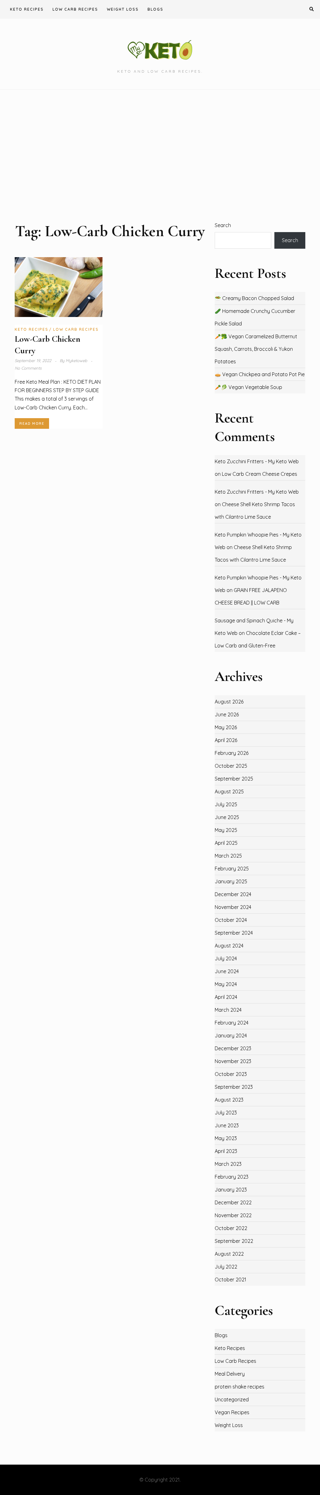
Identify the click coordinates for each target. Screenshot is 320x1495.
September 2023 (234, 1087)
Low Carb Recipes (75, 9)
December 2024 (233, 894)
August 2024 (229, 945)
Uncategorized (232, 1399)
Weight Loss (123, 9)
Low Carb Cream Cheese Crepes (259, 474)
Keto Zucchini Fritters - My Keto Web (257, 461)
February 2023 (231, 1177)
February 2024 (231, 1023)
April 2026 (226, 740)
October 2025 (231, 766)
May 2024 (226, 984)
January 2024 (231, 1035)
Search (223, 225)
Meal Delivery (230, 1374)
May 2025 (226, 830)
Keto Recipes (27, 9)
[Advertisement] (160, 155)
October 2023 (231, 1074)
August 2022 (229, 1254)
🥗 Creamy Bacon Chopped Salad (254, 298)
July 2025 (226, 804)
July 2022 (226, 1267)
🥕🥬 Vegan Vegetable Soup (248, 387)
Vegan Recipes (232, 1412)
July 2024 (226, 958)
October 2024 (231, 920)
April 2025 (226, 843)
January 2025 (231, 881)
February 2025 (232, 868)
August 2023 (229, 1100)
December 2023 (233, 1048)
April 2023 (226, 1151)
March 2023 (228, 1164)
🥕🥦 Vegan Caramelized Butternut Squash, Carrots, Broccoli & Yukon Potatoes (256, 349)
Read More (31, 423)
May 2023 (226, 1138)
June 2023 (227, 1125)
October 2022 (231, 1228)
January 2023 (231, 1189)
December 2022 (233, 1202)
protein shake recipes (239, 1386)
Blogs (155, 9)
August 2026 (229, 701)
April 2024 (226, 997)
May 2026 (226, 727)
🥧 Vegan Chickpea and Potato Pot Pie (260, 374)
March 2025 (228, 856)
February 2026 (231, 753)
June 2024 (227, 971)
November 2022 (233, 1215)
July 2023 (226, 1112)
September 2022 (234, 1241)
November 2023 (233, 1061)
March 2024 (228, 1010)
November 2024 (233, 907)
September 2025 (234, 779)
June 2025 (227, 817)
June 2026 (227, 714)
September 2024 (234, 933)
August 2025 (229, 791)
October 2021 (230, 1279)
